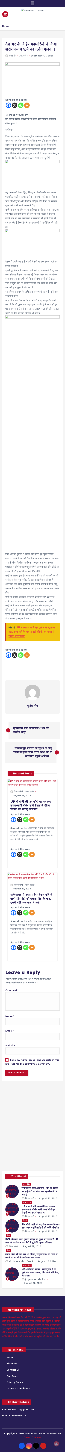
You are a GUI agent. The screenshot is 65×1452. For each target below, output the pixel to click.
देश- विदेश (26, 1184)
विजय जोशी (18, 791)
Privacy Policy (14, 1382)
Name (9, 1016)
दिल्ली (25, 1220)
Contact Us (12, 1369)
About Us (11, 1363)
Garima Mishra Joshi (21, 1261)
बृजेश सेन (13, 55)
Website (10, 1045)
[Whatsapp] (21, 105)
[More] (27, 105)
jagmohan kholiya (35, 1279)
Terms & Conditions (18, 1388)
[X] (14, 105)
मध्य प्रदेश (27, 1265)
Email (9, 1030)
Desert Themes (32, 1437)
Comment (11, 990)
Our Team (12, 1376)
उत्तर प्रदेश (23, 55)
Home (5, 26)
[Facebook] (8, 105)
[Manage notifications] (56, 1443)
